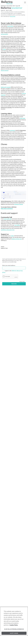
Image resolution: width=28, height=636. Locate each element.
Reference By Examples (6, 107)
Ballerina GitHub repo (17, 239)
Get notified (17, 225)
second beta (10, 26)
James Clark (16, 116)
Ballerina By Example (6, 87)
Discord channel (4, 70)
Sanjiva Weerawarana (6, 201)
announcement (4, 34)
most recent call (7, 218)
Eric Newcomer (22, 49)
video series (22, 118)
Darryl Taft (13, 46)
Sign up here (12, 16)
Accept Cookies (14, 633)
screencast (12, 130)
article (4, 49)
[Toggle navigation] (25, 2)
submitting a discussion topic (7, 229)
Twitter (12, 235)
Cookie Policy (13, 625)
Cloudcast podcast (18, 204)
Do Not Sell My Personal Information (14, 629)
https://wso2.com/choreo (7, 208)
